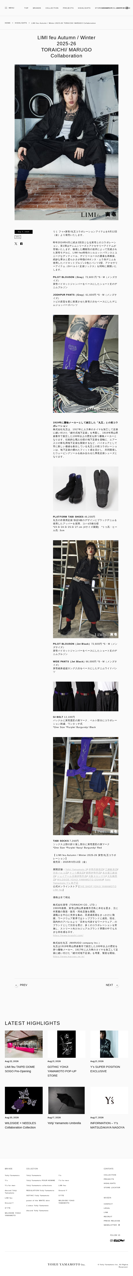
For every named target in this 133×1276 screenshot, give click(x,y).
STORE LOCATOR (112, 1187)
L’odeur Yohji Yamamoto (37, 1205)
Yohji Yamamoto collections (39, 1185)
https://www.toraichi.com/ (68, 935)
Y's (6, 1180)
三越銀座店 (111, 869)
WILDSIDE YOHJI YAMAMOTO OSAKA (80, 879)
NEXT (109, 985)
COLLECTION (52, 8)
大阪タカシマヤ (97, 876)
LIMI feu (18, 237)
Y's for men (10, 1185)
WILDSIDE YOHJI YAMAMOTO (13, 1214)
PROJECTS (68, 8)
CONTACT (108, 1204)
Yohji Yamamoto (12, 1175)
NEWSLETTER (111, 1225)
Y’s (60, 1175)
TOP (26, 8)
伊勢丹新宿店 (96, 869)
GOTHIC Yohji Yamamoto (37, 1195)
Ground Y (9, 1203)
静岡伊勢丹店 (93, 872)
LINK (106, 1212)
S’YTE (8, 1208)
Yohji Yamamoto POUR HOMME (40, 1180)
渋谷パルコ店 (60, 872)
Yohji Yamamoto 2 (76, 869)
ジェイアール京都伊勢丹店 (72, 876)
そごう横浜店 (76, 872)
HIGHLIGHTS (84, 8)
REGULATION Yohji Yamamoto (40, 1190)
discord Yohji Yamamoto (11, 1192)
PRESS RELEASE (112, 1221)
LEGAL (107, 1208)
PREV (23, 985)
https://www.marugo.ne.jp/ (69, 956)
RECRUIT (108, 1216)
